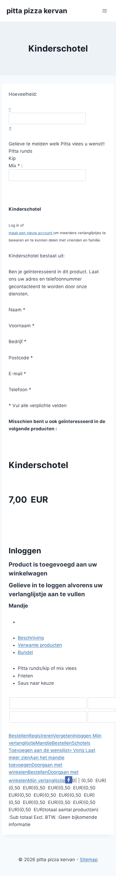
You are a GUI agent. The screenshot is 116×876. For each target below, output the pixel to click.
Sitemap (89, 859)
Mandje (44, 743)
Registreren (41, 735)
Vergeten (63, 735)
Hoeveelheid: (23, 94)
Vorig (77, 750)
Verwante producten (40, 645)
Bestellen (19, 735)
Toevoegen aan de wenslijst (39, 750)
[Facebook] (68, 779)
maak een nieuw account (31, 233)
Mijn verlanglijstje (46, 780)
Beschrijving (31, 637)
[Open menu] (105, 10)
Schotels (81, 743)
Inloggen (82, 735)
